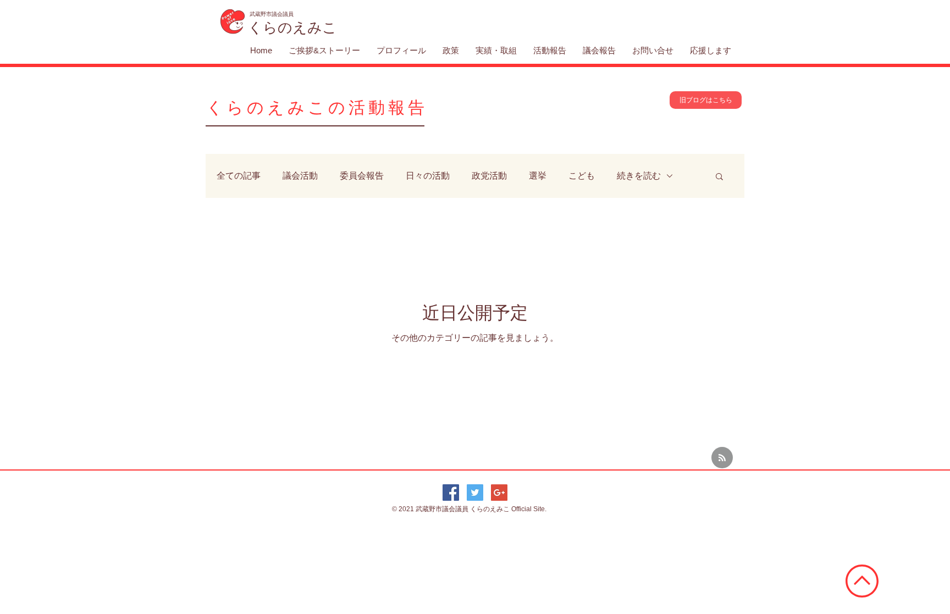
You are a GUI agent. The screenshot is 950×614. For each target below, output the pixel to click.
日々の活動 (428, 175)
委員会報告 (362, 175)
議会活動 (300, 175)
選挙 (537, 175)
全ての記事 (239, 175)
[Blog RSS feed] (722, 458)
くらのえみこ (490, 509)
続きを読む (639, 175)
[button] (719, 177)
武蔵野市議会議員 (443, 509)
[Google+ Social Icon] (499, 492)
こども (581, 175)
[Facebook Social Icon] (451, 492)
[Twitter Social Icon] (475, 492)
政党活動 (489, 175)
